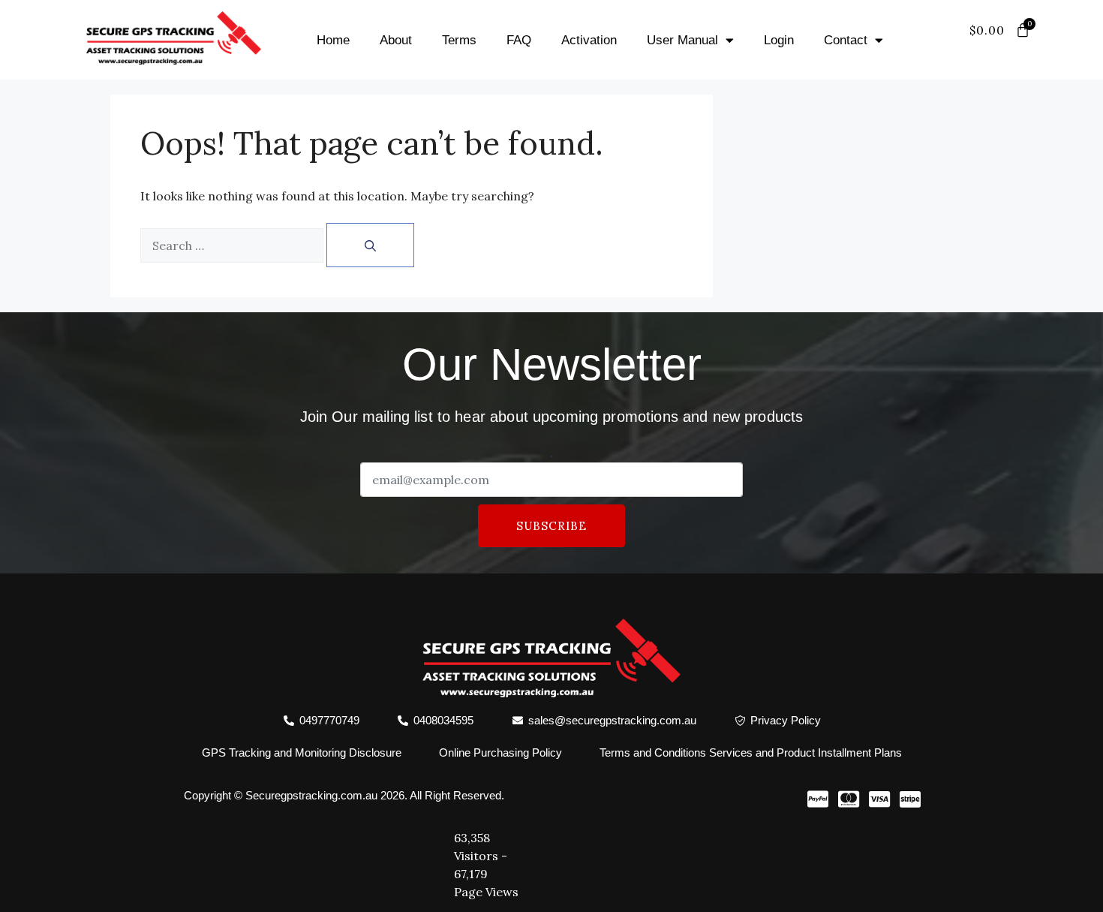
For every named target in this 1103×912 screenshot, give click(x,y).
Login (779, 40)
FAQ (518, 40)
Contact (845, 40)
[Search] (370, 245)
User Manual (682, 40)
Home (333, 40)
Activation (589, 40)
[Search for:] (231, 245)
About (396, 40)
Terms (459, 40)
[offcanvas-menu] (1015, 49)
